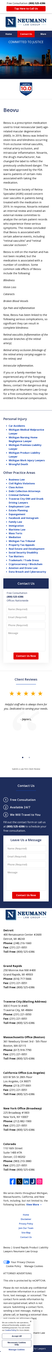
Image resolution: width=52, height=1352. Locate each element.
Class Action (16, 487)
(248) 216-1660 (22, 943)
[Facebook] (13, 1181)
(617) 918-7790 (22, 1050)
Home (8, 34)
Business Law (17, 479)
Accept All (17, 1336)
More (43, 34)
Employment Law (19, 506)
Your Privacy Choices (23, 1262)
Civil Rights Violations (22, 483)
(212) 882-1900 (22, 1121)
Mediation (15, 537)
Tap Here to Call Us (26, 8)
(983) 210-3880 (22, 1161)
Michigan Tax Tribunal (22, 541)
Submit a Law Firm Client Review (26, 769)
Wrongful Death (18, 464)
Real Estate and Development (27, 548)
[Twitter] (19, 1181)
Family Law (15, 521)
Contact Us (26, 34)
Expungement (17, 514)
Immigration (16, 525)
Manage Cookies (33, 1266)
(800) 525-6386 (26, 951)
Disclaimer (26, 1219)
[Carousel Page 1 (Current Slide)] (22, 757)
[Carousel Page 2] (29, 757)
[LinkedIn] (26, 1181)
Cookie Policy (13, 1266)
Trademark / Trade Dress (24, 560)
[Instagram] (39, 1181)
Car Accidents (17, 425)
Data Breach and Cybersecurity (27, 571)
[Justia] (33, 1181)
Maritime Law (17, 529)
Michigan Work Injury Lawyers (27, 460)
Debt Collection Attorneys (24, 491)
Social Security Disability (23, 552)
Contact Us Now (26, 655)
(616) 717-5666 (22, 979)
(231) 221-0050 (22, 1014)
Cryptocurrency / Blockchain (25, 564)
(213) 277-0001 (22, 1085)
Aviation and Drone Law (23, 568)
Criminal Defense (19, 495)
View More (32, 1204)
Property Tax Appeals (22, 544)
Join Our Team (26, 1228)
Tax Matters (16, 556)
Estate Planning (18, 510)
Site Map (26, 1232)
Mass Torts (15, 533)
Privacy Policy (26, 1223)
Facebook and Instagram (24, 518)
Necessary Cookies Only (17, 1343)
